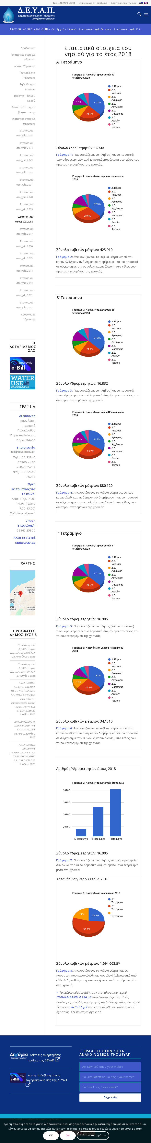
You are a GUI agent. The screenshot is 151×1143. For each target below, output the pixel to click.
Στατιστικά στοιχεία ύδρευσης (23, 121)
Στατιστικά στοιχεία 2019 (24, 206)
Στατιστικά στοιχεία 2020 (24, 194)
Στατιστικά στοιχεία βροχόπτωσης (23, 109)
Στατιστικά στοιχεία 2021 (24, 182)
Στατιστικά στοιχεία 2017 (24, 231)
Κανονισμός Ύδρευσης (28, 317)
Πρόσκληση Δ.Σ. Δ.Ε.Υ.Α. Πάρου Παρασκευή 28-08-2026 (22, 648)
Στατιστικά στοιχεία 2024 (24, 145)
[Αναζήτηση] (137, 15)
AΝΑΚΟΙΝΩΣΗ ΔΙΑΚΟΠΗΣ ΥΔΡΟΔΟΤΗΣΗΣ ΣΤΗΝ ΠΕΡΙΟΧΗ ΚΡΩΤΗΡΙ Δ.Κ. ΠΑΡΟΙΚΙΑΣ (22, 752)
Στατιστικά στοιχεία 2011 (24, 305)
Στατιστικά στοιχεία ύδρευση (23, 57)
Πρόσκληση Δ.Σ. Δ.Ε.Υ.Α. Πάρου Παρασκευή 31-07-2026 (22, 667)
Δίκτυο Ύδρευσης (24, 66)
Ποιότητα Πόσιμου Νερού (24, 98)
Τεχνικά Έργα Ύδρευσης (27, 75)
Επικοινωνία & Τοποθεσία (93, 2)
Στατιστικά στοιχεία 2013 (24, 280)
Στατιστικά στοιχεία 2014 (24, 268)
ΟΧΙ (68, 1135)
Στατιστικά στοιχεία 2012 (24, 293)
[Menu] (146, 14)
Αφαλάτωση (28, 48)
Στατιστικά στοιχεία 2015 (24, 256)
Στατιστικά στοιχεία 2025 (24, 133)
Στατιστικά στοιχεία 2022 (24, 170)
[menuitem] (93, 3)
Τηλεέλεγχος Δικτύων (27, 86)
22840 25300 (26, 530)
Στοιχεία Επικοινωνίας (123, 2)
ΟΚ (51, 1135)
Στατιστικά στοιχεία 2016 (24, 243)
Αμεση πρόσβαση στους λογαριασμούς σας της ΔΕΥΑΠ (46, 1077)
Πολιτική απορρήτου (93, 1135)
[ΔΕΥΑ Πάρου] (29, 15)
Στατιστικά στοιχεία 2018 (29, 29)
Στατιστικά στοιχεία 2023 (24, 157)
